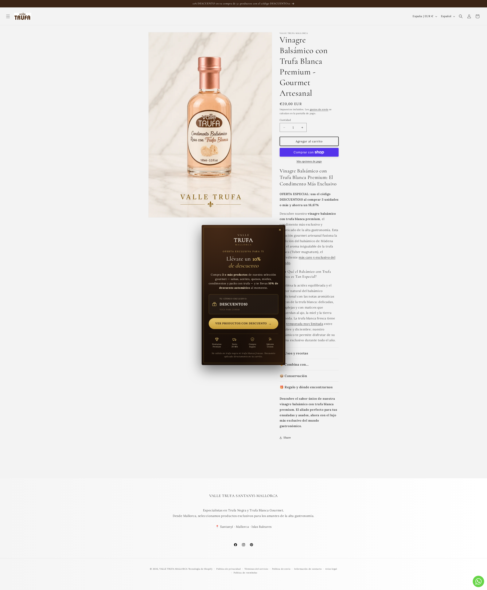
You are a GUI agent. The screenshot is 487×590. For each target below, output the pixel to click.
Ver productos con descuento (243, 323)
